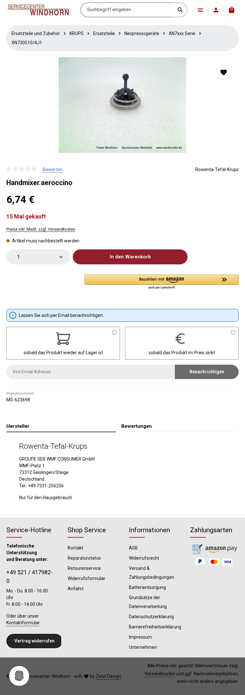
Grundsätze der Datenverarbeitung (148, 602)
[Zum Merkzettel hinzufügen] (223, 72)
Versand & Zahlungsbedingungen (151, 573)
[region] (122, 105)
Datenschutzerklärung (151, 616)
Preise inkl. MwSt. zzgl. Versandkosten (40, 229)
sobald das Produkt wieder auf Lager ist (63, 352)
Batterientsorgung (147, 587)
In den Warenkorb (130, 257)
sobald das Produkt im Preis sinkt (182, 352)
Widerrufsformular (86, 578)
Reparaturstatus (84, 558)
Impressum (140, 637)
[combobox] (127, 10)
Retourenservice (84, 568)
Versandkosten (160, 673)
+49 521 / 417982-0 (29, 576)
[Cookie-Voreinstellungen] (19, 675)
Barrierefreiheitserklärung (155, 626)
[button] (162, 282)
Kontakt (75, 547)
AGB (133, 547)
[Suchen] (180, 10)
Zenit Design (108, 676)
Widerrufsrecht (144, 558)
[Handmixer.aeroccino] (122, 105)
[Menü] (200, 10)
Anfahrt (76, 588)
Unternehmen (143, 647)
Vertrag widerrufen (34, 640)
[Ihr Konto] (216, 10)
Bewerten (53, 169)
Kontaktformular (23, 622)
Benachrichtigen (206, 371)
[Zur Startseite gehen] (38, 10)
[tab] (61, 426)
